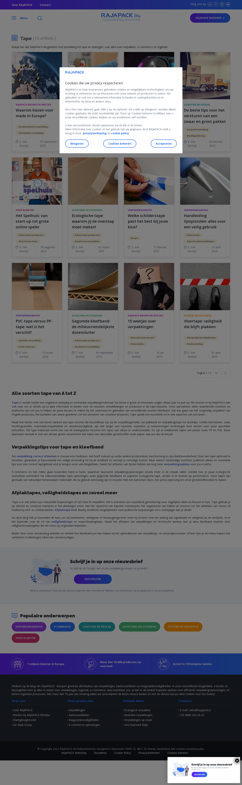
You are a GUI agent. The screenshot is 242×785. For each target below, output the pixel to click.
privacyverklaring (95, 133)
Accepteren (164, 143)
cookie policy (120, 133)
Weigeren (77, 143)
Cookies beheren (119, 143)
